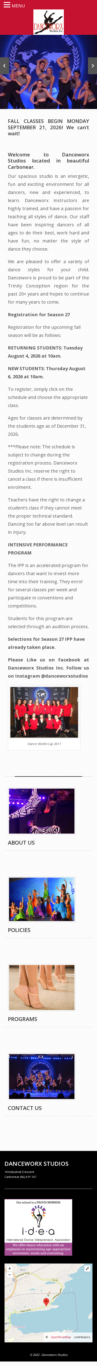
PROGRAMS (22, 1019)
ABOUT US (21, 842)
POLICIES (19, 930)
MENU (18, 6)
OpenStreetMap (61, 1337)
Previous (4, 65)
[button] (8, 4)
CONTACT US (25, 1108)
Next (92, 65)
